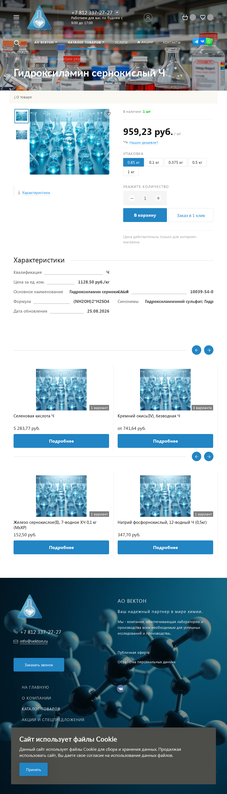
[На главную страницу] (40, 17)
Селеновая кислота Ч (34, 415)
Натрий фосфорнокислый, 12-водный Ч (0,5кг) (162, 522)
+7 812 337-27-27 (91, 12)
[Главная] (17, 58)
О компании (36, 698)
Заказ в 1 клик (191, 215)
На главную (35, 687)
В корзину (145, 215)
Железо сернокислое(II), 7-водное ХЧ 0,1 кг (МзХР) (55, 525)
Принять (33, 769)
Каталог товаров (41, 708)
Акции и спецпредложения (53, 719)
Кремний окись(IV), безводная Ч (149, 415)
